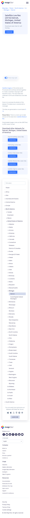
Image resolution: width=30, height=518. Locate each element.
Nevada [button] (11, 317)
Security (4, 502)
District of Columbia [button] (14, 248)
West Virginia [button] (13, 377)
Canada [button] (9, 212)
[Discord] (22, 434)
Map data (5, 8)
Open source (5, 488)
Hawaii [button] (11, 257)
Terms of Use (6, 507)
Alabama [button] (11, 224)
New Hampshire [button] (13, 320)
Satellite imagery (7, 88)
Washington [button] (12, 374)
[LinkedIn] (10, 434)
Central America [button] (10, 202)
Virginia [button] (11, 371)
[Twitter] (3, 434)
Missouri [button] (11, 308)
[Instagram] (16, 434)
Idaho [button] (10, 260)
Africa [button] (7, 192)
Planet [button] (7, 187)
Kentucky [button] (11, 276)
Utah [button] (10, 365)
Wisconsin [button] (12, 380)
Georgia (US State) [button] (14, 254)
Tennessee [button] (12, 359)
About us (4, 448)
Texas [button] (10, 362)
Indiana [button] (11, 266)
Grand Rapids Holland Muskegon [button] (16, 298)
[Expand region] (5, 192)
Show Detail (12, 139)
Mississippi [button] (12, 305)
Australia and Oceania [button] (12, 199)
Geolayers (4, 472)
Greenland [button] (10, 215)
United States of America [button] (15, 221)
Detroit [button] (12, 294)
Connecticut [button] (12, 242)
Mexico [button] (9, 218)
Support (4, 490)
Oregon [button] (11, 344)
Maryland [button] (11, 285)
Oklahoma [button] (12, 341)
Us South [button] (10, 395)
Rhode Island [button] (12, 350)
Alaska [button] (11, 227)
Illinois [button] (11, 263)
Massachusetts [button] (13, 288)
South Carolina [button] (13, 353)
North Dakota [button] (13, 335)
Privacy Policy (6, 504)
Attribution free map (7, 486)
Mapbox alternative (7, 467)
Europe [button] (8, 205)
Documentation (6, 481)
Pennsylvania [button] (13, 347)
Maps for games (6, 474)
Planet (11, 8)
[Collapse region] (5, 209)
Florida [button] (11, 251)
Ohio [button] (10, 338)
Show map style (12, 78)
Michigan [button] (11, 291)
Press (3, 453)
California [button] (12, 236)
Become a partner (6, 455)
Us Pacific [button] (10, 392)
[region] (15, 59)
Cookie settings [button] (6, 510)
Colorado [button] (11, 239)
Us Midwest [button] (10, 386)
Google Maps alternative (8, 469)
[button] (27, 2)
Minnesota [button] (12, 302)
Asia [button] (7, 195)
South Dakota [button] (13, 356)
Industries (4, 464)
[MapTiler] (7, 3)
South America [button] (10, 402)
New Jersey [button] (12, 323)
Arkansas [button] (11, 233)
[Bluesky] (7, 434)
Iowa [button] (10, 269)
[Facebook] (13, 434)
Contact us (5, 458)
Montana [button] (11, 311)
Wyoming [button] (11, 383)
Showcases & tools (7, 483)
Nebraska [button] (12, 314)
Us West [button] (9, 398)
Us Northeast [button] (11, 389)
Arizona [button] (11, 230)
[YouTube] (19, 434)
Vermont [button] (11, 368)
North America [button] (10, 209)
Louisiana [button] (12, 279)
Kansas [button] (11, 273)
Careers (4, 450)
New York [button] (12, 329)
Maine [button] (11, 282)
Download (9, 31)
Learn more (15, 417)
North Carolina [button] (13, 332)
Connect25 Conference (8, 493)
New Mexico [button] (12, 326)
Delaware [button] (11, 245)
